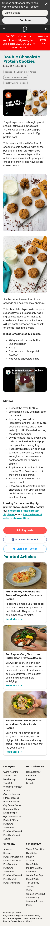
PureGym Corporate (13, 856)
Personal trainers (11, 801)
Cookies (30, 860)
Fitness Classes (11, 797)
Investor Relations (12, 860)
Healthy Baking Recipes (15, 83)
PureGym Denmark (12, 831)
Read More (12, 619)
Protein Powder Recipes (16, 77)
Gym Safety (32, 864)
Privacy (30, 856)
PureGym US (10, 879)
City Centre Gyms (12, 805)
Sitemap (30, 886)
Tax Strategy (32, 882)
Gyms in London (11, 794)
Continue (25, 20)
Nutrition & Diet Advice (26, 72)
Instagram (31, 779)
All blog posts (25, 530)
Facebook (31, 775)
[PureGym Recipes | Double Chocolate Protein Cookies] (25, 379)
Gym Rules (31, 853)
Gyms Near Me (10, 771)
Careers (7, 853)
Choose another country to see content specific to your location (20, 5)
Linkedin (30, 783)
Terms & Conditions (36, 849)
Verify (29, 890)
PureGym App (10, 864)
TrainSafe (8, 783)
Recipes (8, 72)
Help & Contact (33, 771)
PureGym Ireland (11, 882)
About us (7, 849)
